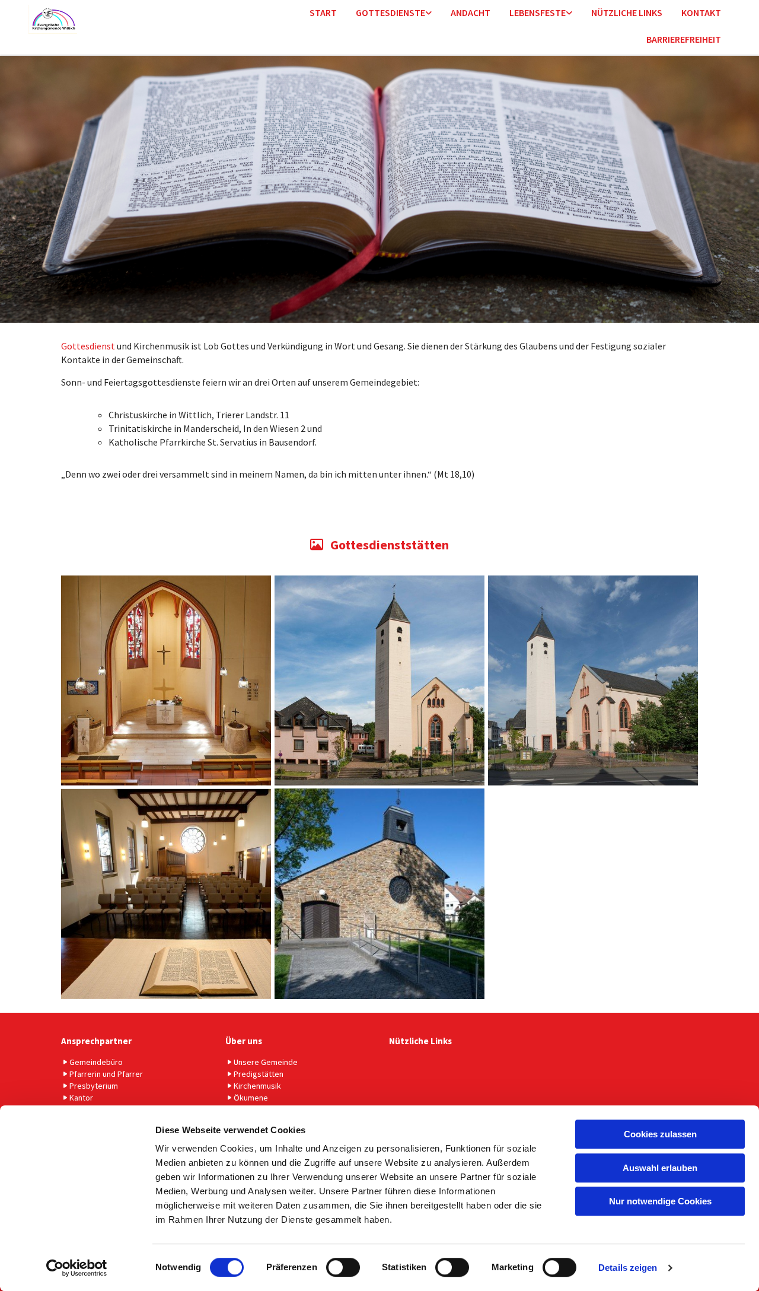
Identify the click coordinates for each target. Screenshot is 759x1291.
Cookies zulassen (660, 1134)
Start (323, 12)
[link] (393, 13)
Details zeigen (627, 1268)
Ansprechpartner (96, 1041)
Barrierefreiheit (683, 39)
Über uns (243, 1041)
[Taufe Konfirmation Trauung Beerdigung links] (569, 13)
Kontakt (701, 12)
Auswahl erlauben (660, 1168)
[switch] (343, 1267)
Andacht (470, 12)
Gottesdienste (390, 12)
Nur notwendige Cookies (660, 1201)
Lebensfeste (537, 12)
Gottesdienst (88, 346)
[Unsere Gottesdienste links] (429, 13)
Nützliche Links (626, 12)
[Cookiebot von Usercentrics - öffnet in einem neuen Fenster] (77, 1268)
